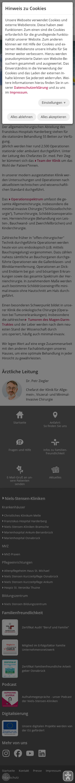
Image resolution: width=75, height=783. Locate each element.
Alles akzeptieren (53, 117)
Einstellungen (52, 102)
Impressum (18, 92)
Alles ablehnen (22, 117)
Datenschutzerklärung (31, 87)
